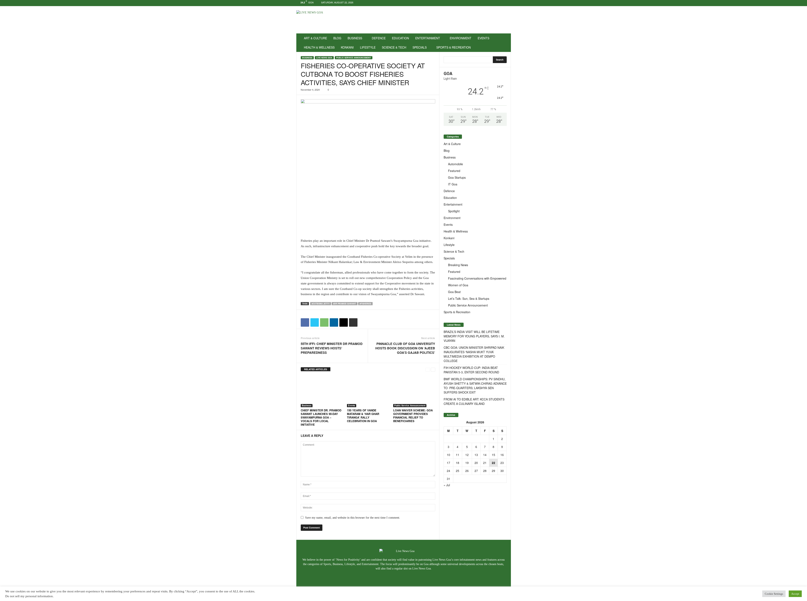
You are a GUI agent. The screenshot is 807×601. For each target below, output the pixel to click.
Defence (379, 38)
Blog (337, 38)
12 (467, 455)
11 (457, 455)
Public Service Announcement (353, 57)
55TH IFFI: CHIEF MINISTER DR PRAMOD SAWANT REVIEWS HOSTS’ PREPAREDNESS (332, 348)
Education (400, 38)
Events (483, 38)
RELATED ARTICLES (315, 369)
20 (476, 463)
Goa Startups (457, 177)
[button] (504, 42)
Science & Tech (394, 47)
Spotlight (454, 211)
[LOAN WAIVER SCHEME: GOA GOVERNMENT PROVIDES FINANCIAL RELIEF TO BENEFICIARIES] (414, 391)
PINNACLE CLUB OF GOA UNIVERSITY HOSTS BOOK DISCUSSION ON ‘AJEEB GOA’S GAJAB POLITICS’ (405, 348)
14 (485, 455)
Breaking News (458, 265)
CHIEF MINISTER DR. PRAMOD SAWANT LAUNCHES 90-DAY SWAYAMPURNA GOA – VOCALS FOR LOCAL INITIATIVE (321, 417)
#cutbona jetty (321, 303)
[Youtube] (507, 3)
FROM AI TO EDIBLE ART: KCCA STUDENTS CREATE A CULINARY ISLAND (474, 401)
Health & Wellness (319, 47)
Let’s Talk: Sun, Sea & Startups (468, 298)
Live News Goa (324, 57)
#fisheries (365, 303)
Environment (460, 38)
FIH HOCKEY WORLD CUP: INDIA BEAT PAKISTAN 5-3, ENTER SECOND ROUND (471, 370)
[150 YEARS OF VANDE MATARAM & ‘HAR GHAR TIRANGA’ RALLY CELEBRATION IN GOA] (368, 391)
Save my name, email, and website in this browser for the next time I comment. (352, 517)
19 (467, 463)
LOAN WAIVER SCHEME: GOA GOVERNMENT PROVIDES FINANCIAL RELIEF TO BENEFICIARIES (413, 415)
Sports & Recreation (453, 47)
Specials (420, 47)
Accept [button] (795, 593)
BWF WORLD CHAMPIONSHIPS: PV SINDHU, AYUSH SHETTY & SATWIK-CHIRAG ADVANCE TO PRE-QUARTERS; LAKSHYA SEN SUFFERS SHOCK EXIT (475, 385)
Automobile (455, 164)
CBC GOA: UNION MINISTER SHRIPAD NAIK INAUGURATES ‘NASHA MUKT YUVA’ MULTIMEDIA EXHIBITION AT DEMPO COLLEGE (474, 354)
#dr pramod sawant (344, 303)
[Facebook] (494, 3)
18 (457, 463)
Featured (454, 171)
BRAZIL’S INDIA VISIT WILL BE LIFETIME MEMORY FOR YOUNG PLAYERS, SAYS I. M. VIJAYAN (474, 336)
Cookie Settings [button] (774, 593)
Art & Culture (315, 38)
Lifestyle (368, 47)
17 (448, 463)
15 (493, 455)
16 (502, 455)
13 (476, 455)
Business (355, 38)
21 (485, 463)
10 (448, 455)
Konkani (347, 47)
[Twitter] (501, 3)
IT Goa (452, 184)
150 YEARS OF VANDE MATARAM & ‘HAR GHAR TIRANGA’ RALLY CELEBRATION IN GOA (363, 415)
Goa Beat (454, 292)
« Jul (447, 485)
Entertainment (427, 38)
